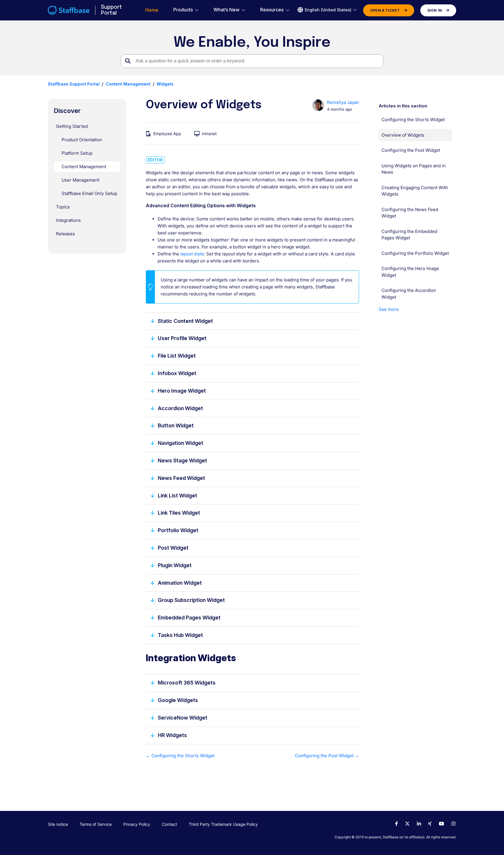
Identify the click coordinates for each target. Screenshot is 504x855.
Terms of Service (96, 824)
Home (151, 10)
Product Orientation (82, 139)
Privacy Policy (136, 824)
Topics (63, 207)
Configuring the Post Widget (411, 150)
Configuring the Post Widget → (327, 755)
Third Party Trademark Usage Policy (223, 824)
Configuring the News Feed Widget (410, 213)
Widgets (165, 83)
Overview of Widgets (403, 135)
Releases (65, 233)
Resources (272, 10)
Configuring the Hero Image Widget (410, 272)
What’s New (226, 10)
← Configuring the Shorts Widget (180, 755)
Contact (169, 824)
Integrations (68, 220)
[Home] (69, 10)
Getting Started (72, 126)
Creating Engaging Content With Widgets (415, 191)
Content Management (128, 83)
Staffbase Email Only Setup (89, 193)
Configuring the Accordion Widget (409, 294)
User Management (80, 180)
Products (183, 10)
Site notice (58, 824)
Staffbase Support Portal (73, 83)
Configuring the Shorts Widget (413, 119)
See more (389, 309)
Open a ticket (385, 10)
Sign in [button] (434, 10)
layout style (192, 254)
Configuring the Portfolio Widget (415, 253)
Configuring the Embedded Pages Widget (409, 235)
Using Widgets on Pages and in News (414, 169)
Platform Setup (77, 153)
